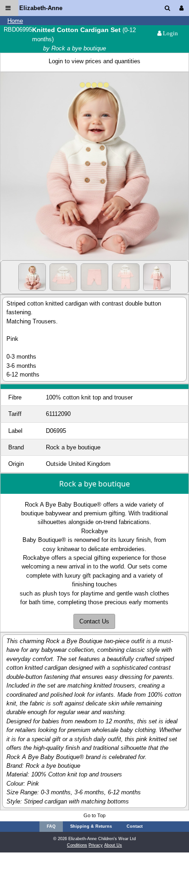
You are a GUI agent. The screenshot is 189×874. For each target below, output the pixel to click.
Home (15, 20)
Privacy (96, 845)
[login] (183, 8)
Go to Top (94, 815)
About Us (113, 845)
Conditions (77, 845)
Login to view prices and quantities (94, 61)
